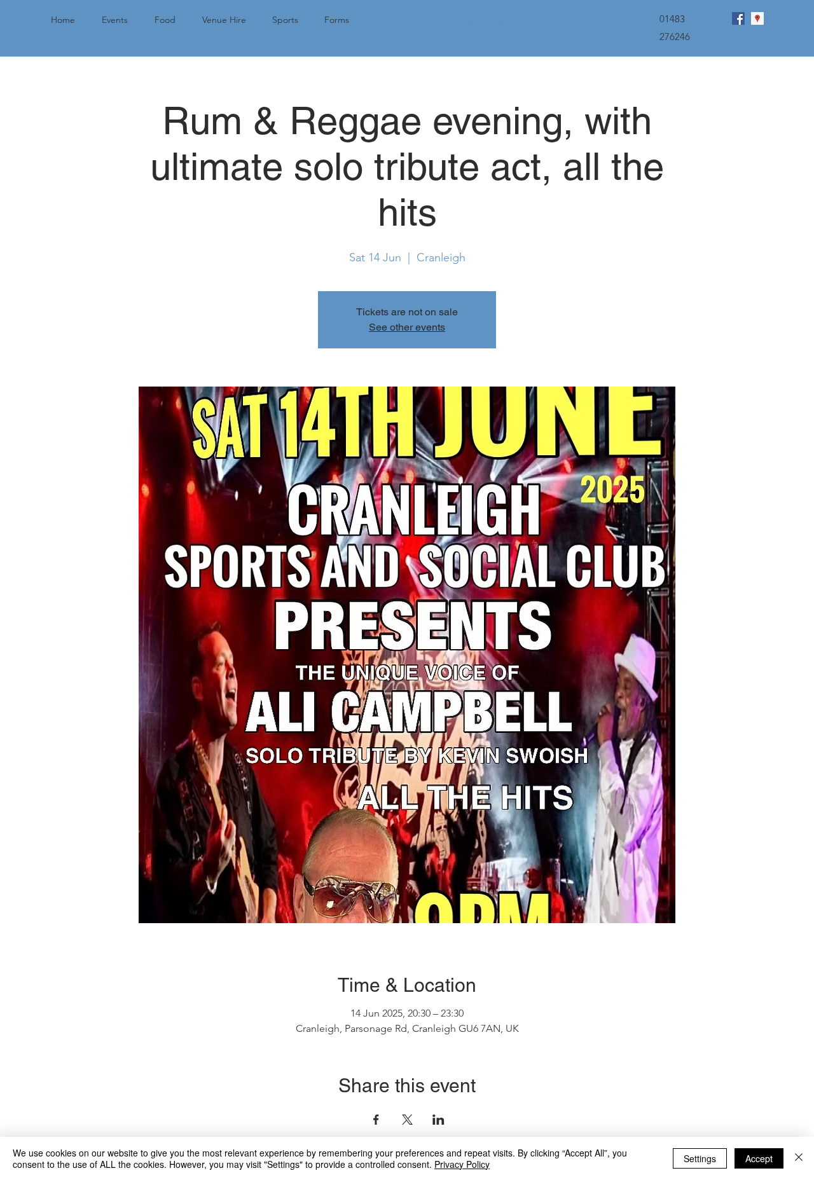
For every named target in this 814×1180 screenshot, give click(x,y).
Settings (700, 1158)
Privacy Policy (462, 1164)
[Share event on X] (407, 1120)
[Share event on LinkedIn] (438, 1120)
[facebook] (738, 18)
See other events (407, 327)
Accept (759, 1158)
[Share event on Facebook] (376, 1120)
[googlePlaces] (757, 18)
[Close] (798, 1158)
